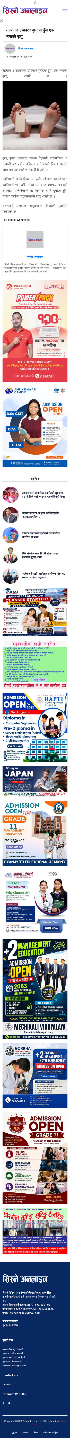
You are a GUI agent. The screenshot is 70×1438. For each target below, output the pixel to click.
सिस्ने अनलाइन (25, 48)
